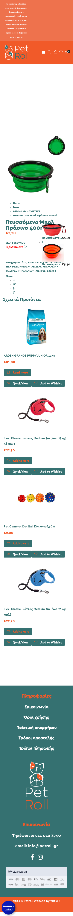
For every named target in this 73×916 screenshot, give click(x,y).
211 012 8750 (48, 835)
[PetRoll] (15, 58)
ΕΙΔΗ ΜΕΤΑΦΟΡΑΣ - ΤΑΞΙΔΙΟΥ (23, 266)
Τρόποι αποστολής (36, 738)
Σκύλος (51, 271)
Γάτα (16, 207)
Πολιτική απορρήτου (36, 728)
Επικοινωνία (36, 707)
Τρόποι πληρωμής (36, 748)
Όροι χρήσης (36, 717)
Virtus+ (55, 900)
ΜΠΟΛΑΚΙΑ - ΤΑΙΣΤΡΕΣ (26, 211)
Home (16, 203)
